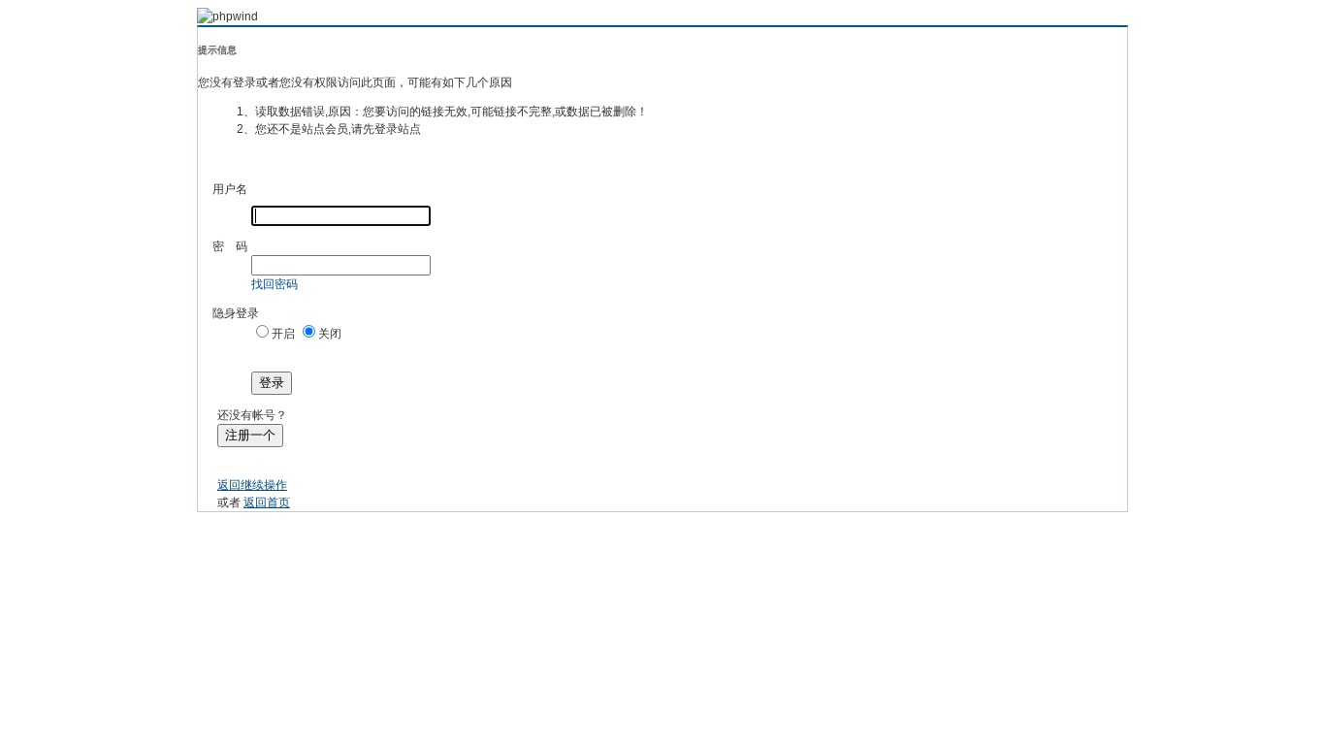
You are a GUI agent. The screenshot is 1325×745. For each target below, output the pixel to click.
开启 (283, 333)
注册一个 (250, 435)
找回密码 (274, 284)
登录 (271, 382)
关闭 (329, 333)
